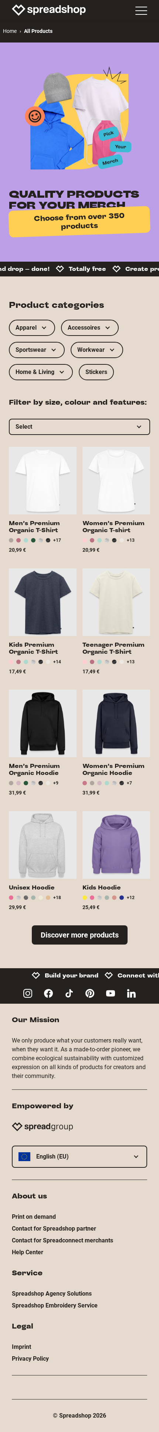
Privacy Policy (30, 1358)
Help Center (27, 1252)
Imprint (21, 1346)
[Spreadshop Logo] (49, 10)
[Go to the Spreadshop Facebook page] (48, 993)
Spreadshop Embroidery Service (55, 1305)
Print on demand (34, 1216)
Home (10, 31)
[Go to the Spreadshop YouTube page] (110, 993)
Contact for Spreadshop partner (54, 1228)
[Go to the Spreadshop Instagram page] (27, 993)
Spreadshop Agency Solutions (52, 1293)
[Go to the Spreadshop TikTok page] (69, 993)
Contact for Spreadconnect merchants (62, 1240)
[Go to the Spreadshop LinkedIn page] (131, 993)
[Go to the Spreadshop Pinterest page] (90, 993)
